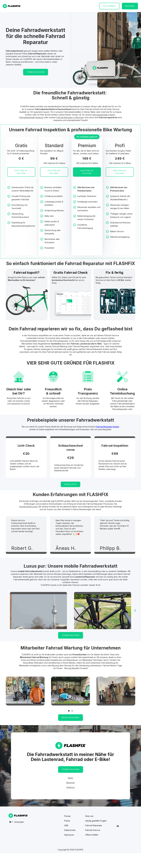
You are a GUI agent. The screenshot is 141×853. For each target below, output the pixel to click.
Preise (67, 821)
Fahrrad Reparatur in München (70, 117)
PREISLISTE (70, 484)
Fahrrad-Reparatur (93, 825)
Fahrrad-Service (92, 830)
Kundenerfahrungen (28, 506)
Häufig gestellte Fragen (96, 821)
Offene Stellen (91, 835)
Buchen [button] (130, 6)
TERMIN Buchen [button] (35, 72)
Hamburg (70, 787)
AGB (66, 825)
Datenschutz (70, 830)
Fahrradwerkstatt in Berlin (103, 115)
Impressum (69, 835)
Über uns (89, 816)
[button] (135, 610)
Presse (67, 816)
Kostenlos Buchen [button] (21, 172)
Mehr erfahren (70, 717)
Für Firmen (109, 6)
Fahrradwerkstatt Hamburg (31, 117)
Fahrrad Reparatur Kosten (107, 426)
